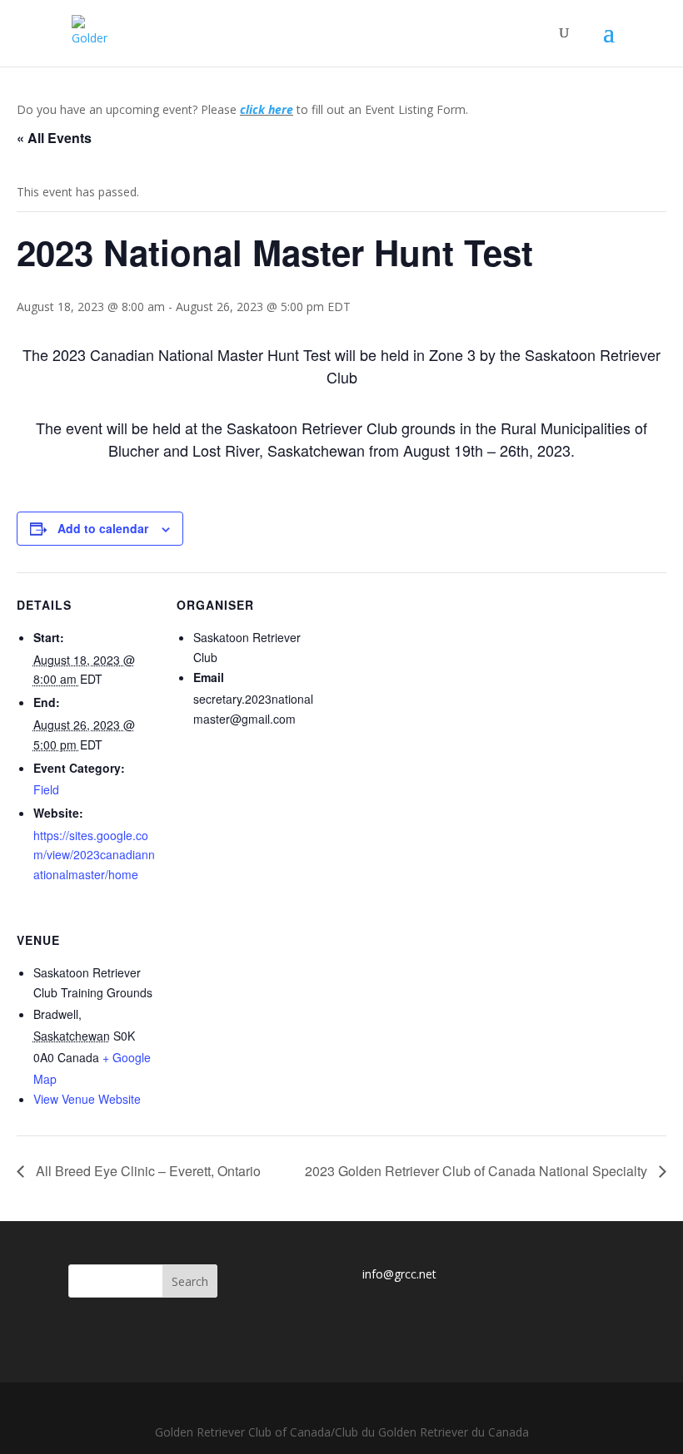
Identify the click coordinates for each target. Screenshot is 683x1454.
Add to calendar (102, 528)
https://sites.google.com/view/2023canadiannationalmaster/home (94, 855)
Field (46, 789)
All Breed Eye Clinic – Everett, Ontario (146, 1170)
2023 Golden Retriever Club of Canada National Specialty (478, 1170)
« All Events (54, 137)
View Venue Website (87, 1098)
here (279, 109)
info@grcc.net (399, 1274)
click (252, 109)
